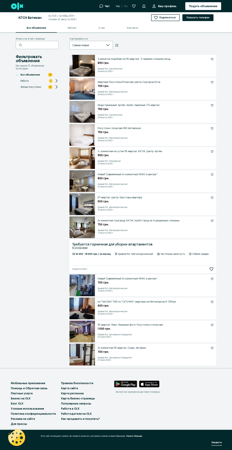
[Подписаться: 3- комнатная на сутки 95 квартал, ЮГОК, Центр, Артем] (212, 151)
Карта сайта (69, 388)
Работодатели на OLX (76, 413)
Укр (118, 6)
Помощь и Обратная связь (29, 388)
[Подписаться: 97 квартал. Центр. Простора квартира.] (212, 197)
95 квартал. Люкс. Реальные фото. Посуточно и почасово (130, 324)
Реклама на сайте (23, 418)
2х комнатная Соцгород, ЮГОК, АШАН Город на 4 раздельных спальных (139, 220)
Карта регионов (72, 393)
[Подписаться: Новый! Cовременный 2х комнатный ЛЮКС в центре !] (212, 279)
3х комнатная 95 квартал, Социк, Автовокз (122, 347)
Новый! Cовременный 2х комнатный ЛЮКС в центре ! (127, 278)
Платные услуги (22, 393)
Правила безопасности (77, 383)
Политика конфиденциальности (33, 413)
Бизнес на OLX (20, 398)
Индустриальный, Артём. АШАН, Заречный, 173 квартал (128, 105)
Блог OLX (17, 403)
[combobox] (87, 45)
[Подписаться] (211, 269)
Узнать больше (134, 436)
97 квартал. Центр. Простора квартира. (120, 197)
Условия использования (27, 408)
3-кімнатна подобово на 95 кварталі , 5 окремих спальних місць (134, 58)
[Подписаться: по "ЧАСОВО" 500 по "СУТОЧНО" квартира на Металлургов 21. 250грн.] (212, 302)
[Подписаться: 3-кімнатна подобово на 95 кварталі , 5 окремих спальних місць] (212, 59)
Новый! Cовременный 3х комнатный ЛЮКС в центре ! (127, 174)
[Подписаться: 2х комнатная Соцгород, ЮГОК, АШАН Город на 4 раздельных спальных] (212, 220)
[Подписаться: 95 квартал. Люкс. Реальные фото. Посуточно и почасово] (212, 325)
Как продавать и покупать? (80, 418)
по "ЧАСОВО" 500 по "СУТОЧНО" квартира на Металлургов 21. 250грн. (137, 301)
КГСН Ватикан (80, 247)
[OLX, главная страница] (17, 6)
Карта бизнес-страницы (78, 398)
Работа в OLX (70, 408)
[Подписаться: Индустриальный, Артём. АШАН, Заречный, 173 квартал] (212, 105)
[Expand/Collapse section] (57, 81)
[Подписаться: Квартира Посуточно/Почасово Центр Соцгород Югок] (212, 82)
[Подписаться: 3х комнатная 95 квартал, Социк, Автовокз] (212, 348)
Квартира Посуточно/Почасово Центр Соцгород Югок (129, 82)
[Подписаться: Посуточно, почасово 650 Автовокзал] (212, 128)
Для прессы (19, 424)
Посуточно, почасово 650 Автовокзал (119, 128)
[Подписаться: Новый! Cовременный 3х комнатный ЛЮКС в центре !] (212, 174)
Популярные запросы (76, 403)
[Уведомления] (144, 6)
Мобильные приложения (28, 383)
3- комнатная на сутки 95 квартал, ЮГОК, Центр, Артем (130, 151)
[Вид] (117, 45)
